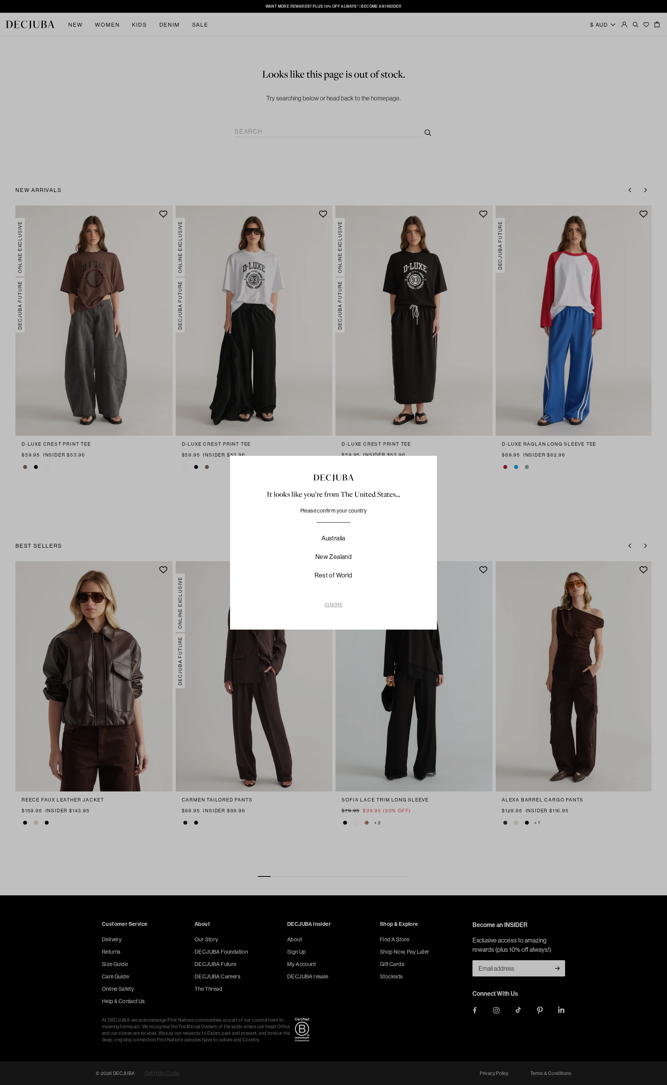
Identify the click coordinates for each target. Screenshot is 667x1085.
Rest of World (333, 575)
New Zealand (333, 556)
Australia (333, 538)
